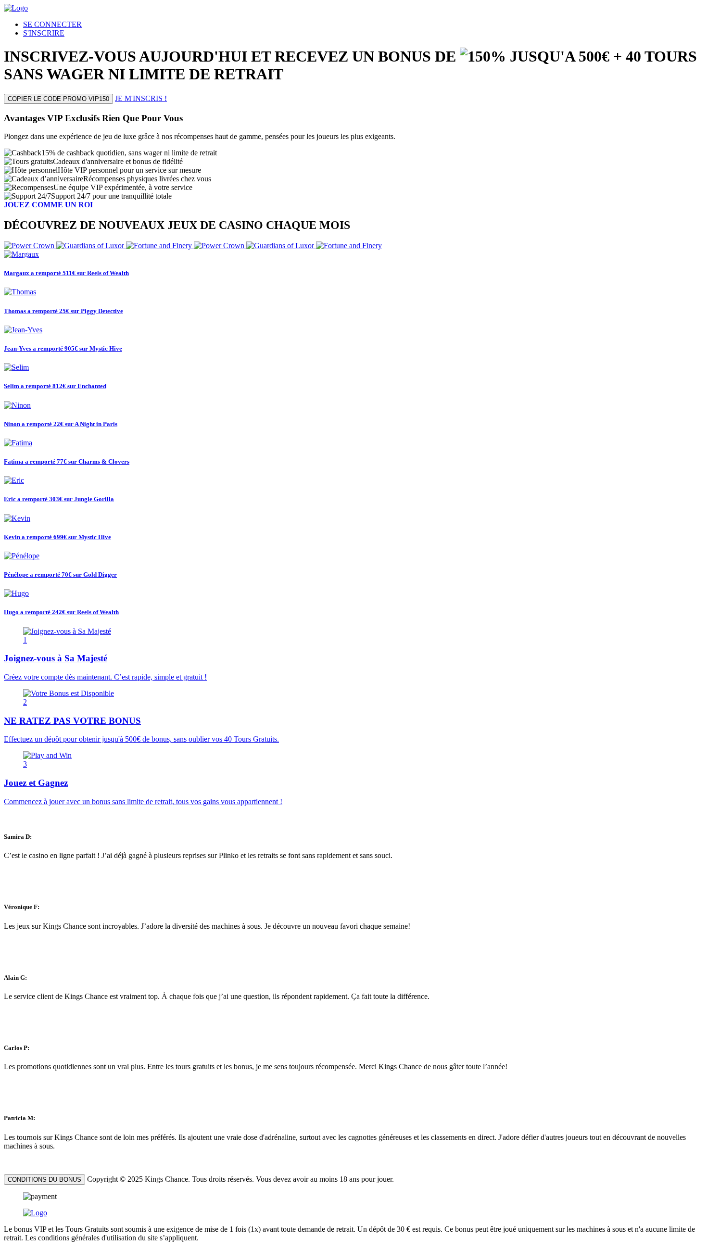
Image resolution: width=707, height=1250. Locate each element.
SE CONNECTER (52, 24)
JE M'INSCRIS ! (141, 98)
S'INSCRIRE (43, 33)
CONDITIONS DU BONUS (44, 1179)
